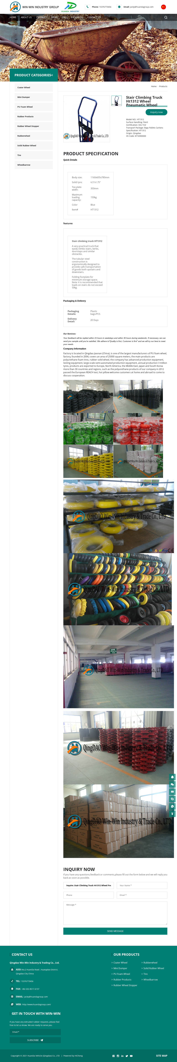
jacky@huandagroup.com (141, 7)
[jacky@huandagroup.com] (172, 791)
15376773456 (105, 7)
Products (163, 86)
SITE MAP (161, 1055)
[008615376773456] (172, 806)
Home (154, 86)
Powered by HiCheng (73, 1055)
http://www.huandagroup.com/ (36, 1004)
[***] (172, 777)
